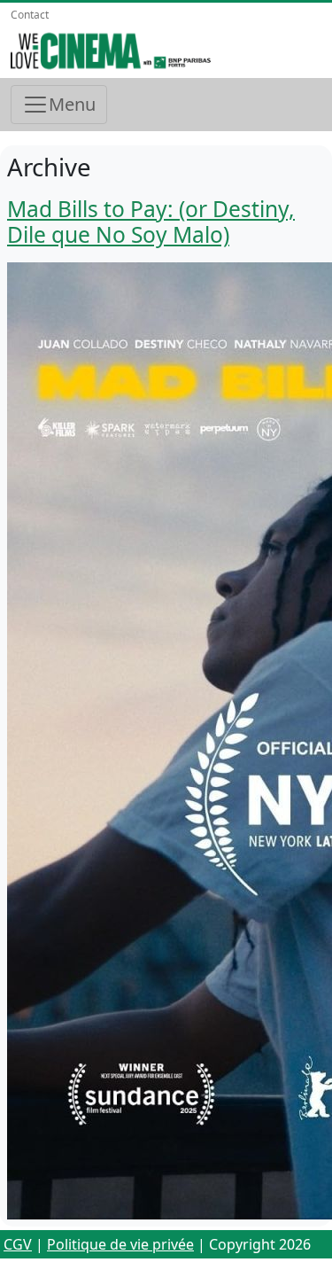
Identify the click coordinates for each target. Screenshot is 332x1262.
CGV (18, 1244)
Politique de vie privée (120, 1244)
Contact (30, 14)
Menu (72, 104)
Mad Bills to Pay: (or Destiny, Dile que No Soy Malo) (151, 221)
